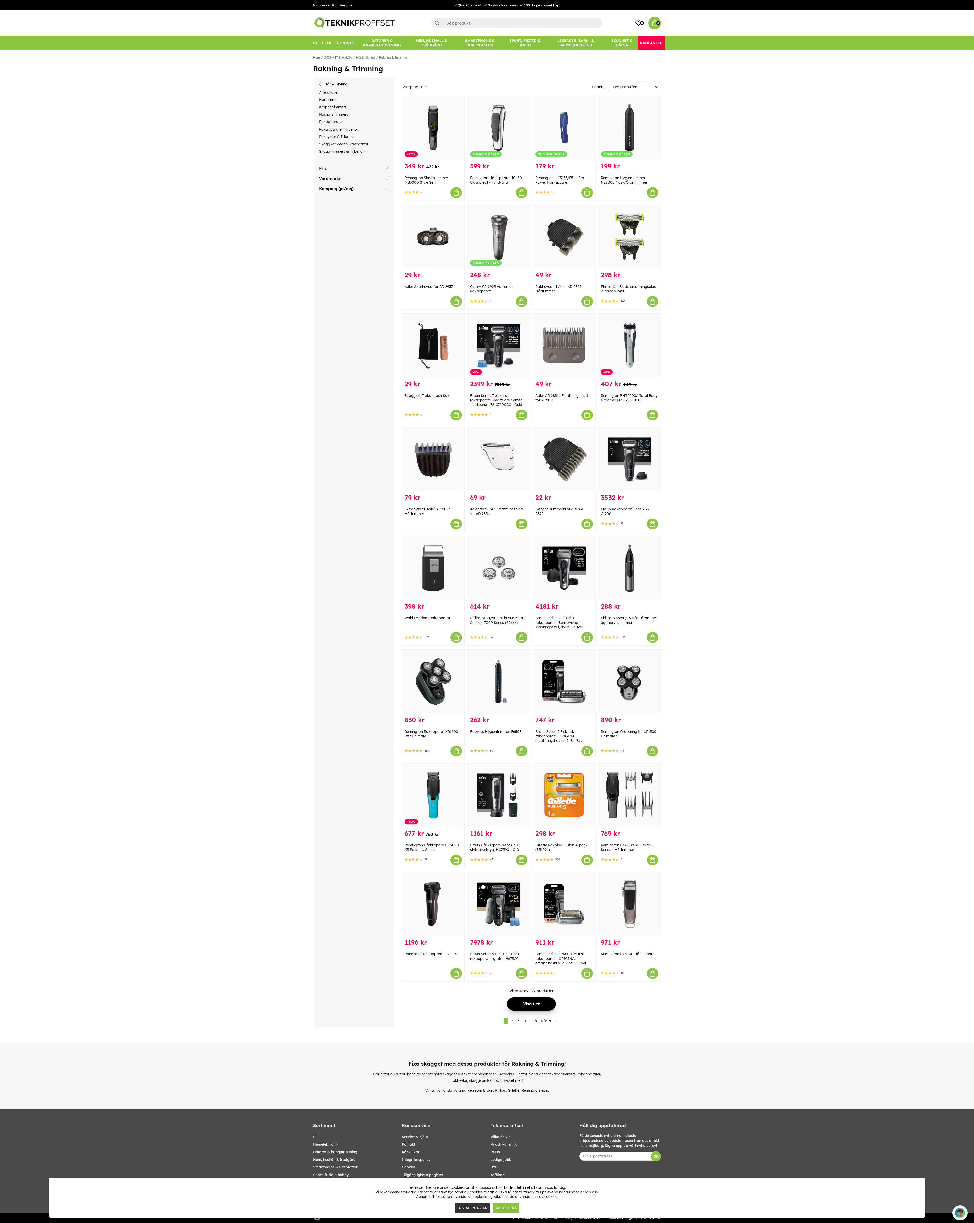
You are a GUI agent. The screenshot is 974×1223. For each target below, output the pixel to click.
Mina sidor (321, 5)
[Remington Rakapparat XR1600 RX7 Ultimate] (433, 681)
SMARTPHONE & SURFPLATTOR (335, 1167)
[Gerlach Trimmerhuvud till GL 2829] (564, 459)
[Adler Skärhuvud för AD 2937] (433, 237)
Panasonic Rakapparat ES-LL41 (431, 954)
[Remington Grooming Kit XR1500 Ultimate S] (629, 681)
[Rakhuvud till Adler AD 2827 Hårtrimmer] (564, 237)
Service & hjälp (415, 1137)
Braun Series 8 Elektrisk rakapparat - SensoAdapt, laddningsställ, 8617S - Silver (559, 622)
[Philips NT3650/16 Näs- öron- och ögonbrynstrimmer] (629, 568)
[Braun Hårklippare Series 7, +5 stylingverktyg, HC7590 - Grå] (498, 795)
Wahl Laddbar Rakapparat (427, 618)
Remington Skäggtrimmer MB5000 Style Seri (426, 180)
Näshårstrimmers (333, 114)
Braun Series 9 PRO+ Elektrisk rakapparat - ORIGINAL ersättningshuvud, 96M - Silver (560, 958)
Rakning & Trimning (393, 57)
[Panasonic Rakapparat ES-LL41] (433, 904)
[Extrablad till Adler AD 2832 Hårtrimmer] (433, 459)
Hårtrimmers (329, 99)
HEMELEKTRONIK (325, 1144)
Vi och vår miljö (504, 1144)
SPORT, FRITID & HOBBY (331, 1175)
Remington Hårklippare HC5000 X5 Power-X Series (432, 847)
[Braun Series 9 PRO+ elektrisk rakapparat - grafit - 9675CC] (498, 904)
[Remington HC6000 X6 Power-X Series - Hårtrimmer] (629, 795)
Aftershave (328, 92)
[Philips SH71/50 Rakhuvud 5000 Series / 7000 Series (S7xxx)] (498, 568)
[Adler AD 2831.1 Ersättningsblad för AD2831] (564, 345)
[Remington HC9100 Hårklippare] (629, 904)
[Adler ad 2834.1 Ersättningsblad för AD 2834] (498, 459)
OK (656, 1156)
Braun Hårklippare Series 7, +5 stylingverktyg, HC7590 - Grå (495, 847)
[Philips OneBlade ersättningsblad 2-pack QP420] (629, 237)
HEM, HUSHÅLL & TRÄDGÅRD (334, 1159)
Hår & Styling (365, 57)
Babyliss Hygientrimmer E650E (495, 731)
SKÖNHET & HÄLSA (338, 57)
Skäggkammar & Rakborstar (343, 144)
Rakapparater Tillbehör (338, 129)
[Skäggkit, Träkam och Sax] (433, 345)
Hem (316, 57)
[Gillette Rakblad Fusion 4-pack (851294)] (564, 795)
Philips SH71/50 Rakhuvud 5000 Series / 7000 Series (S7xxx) (497, 620)
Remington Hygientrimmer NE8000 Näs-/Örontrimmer (624, 180)
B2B (494, 1167)
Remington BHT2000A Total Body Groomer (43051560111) (629, 397)
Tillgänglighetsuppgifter (422, 1175)
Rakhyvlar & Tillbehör (337, 136)
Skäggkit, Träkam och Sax (427, 395)
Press (495, 1152)
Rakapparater (331, 121)
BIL (315, 1137)
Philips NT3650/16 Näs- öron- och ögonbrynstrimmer (629, 620)
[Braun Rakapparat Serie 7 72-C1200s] (629, 459)
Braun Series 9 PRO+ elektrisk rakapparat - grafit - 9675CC (494, 956)
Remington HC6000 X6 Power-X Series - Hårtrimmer (628, 847)
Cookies (409, 1167)
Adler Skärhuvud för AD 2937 (429, 286)
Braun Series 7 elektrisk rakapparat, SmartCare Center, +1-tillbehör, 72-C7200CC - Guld (496, 400)
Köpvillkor (411, 1152)
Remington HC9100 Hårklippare (627, 954)
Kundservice (342, 5)
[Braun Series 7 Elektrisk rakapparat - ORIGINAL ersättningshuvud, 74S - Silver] (564, 681)
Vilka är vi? (500, 1137)
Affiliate (498, 1175)
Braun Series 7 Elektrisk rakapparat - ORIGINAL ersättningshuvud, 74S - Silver (560, 736)
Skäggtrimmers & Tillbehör (341, 151)
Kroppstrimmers (332, 107)
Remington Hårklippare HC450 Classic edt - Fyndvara (496, 180)
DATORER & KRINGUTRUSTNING (335, 1152)
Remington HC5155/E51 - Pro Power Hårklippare (559, 180)
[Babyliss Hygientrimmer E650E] (498, 681)
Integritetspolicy (416, 1159)
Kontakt (408, 1144)
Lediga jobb (501, 1159)
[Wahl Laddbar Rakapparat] (433, 568)
